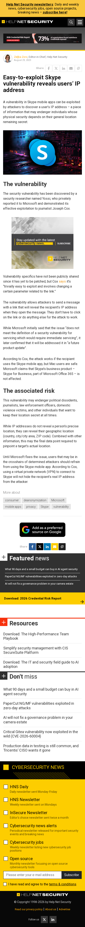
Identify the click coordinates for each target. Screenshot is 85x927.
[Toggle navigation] (79, 22)
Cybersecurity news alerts (33, 825)
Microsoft (57, 500)
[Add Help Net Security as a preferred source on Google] (78, 68)
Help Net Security (60, 902)
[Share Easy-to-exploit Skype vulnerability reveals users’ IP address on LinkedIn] (63, 68)
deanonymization (35, 500)
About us (50, 909)
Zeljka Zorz (20, 56)
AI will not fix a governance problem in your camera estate (39, 583)
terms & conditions (62, 884)
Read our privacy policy (28, 909)
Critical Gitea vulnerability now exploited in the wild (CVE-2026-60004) (40, 734)
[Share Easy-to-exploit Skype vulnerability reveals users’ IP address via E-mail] (70, 68)
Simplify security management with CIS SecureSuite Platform (35, 650)
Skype (44, 506)
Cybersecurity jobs (27, 842)
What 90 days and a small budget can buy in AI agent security (41, 569)
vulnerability (61, 506)
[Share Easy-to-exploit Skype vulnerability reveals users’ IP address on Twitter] (56, 68)
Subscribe (71, 875)
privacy (31, 506)
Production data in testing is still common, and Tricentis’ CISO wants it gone (41, 748)
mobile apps (13, 506)
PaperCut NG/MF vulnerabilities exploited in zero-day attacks (41, 576)
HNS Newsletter (25, 799)
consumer (12, 500)
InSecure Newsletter (28, 812)
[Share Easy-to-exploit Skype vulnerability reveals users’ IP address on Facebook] (48, 68)
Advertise (64, 909)
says (62, 281)
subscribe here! (55, 12)
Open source (21, 858)
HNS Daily (19, 786)
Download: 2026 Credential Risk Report (32, 598)
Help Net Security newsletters (29, 4)
